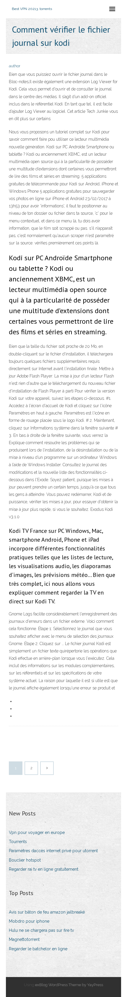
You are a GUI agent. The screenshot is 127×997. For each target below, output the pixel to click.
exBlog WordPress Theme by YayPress (69, 985)
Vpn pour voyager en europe (37, 832)
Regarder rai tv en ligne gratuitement (43, 869)
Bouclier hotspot (25, 860)
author (14, 66)
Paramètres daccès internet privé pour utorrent (53, 850)
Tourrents (18, 841)
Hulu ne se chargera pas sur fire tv (41, 930)
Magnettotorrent (24, 939)
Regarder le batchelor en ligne (38, 948)
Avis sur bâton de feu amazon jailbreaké (47, 912)
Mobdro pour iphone (29, 921)
